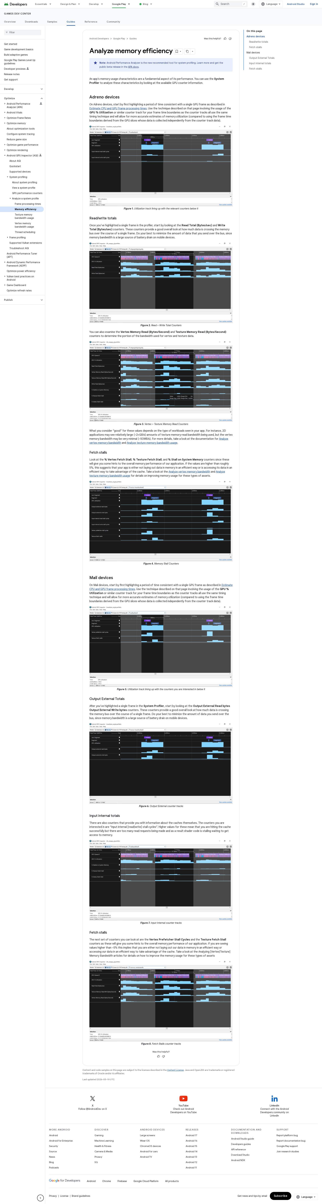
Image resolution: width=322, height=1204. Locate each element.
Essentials (41, 4)
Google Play (119, 4)
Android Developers (99, 38)
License (64, 1196)
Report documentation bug (291, 1140)
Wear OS (145, 1140)
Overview (10, 21)
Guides (71, 21)
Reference (91, 21)
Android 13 (191, 1156)
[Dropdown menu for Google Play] (130, 4)
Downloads (31, 21)
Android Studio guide (242, 1138)
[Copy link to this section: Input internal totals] (123, 816)
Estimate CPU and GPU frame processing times (118, 108)
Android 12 (191, 1162)
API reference (238, 1149)
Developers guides (241, 1144)
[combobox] (231, 4)
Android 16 (191, 1140)
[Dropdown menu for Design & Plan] (80, 4)
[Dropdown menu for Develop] (103, 4)
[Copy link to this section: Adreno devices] (123, 97)
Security (53, 1146)
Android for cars (148, 1151)
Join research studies (288, 1151)
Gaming (99, 1135)
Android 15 (191, 1146)
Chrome (106, 1181)
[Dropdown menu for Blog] (152, 4)
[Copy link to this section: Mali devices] (116, 578)
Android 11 (191, 1167)
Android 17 (191, 1135)
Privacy (98, 1156)
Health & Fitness (103, 1146)
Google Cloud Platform (145, 1181)
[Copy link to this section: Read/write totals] (120, 218)
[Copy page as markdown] (187, 51)
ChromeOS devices (150, 1146)
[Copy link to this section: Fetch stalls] (110, 453)
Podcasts (54, 1167)
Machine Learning (104, 1140)
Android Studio (296, 4)
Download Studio (240, 1154)
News (52, 1156)
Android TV (146, 1156)
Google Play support (287, 1146)
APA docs (133, 66)
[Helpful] (225, 38)
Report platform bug (287, 1135)
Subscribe (280, 1196)
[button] (20, 89)
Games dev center (17, 13)
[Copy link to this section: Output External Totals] (128, 699)
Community (113, 21)
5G (96, 1162)
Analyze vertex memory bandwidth (189, 471)
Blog (145, 4)
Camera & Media (104, 1151)
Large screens (147, 1135)
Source (53, 1151)
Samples (52, 21)
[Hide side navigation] (40, 1198)
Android (53, 1135)
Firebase (122, 1181)
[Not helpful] (230, 38)
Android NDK (238, 1160)
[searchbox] (22, 32)
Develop (94, 4)
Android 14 (191, 1151)
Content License (175, 1070)
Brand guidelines (81, 1196)
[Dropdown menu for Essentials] (51, 4)
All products (172, 1181)
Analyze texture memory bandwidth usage (152, 443)
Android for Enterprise (61, 1140)
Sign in (314, 4)
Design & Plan (68, 4)
